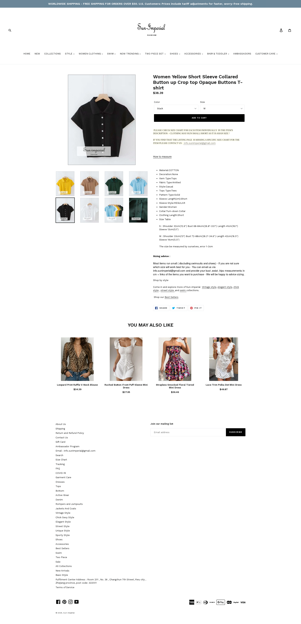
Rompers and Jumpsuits (69, 504)
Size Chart (61, 459)
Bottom (60, 490)
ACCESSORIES (193, 53)
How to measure (162, 156)
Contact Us (62, 437)
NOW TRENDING (129, 53)
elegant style (225, 287)
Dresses (60, 482)
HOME (26, 53)
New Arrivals (62, 570)
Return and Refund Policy (70, 433)
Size (202, 102)
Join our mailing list (161, 423)
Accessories (62, 544)
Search (59, 455)
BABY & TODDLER (217, 53)
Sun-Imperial (69, 613)
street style (167, 290)
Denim (59, 499)
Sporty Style (63, 535)
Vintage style (209, 287)
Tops (58, 486)
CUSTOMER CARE (265, 53)
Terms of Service (65, 587)
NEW (37, 53)
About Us (61, 424)
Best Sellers (171, 297)
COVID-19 (61, 473)
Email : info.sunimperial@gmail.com (75, 450)
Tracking (60, 464)
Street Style (63, 526)
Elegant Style (63, 521)
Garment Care (63, 477)
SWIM (110, 53)
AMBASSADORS (242, 53)
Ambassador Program (67, 446)
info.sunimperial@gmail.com (199, 143)
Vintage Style (63, 513)
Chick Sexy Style (65, 517)
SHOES (174, 53)
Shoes (59, 539)
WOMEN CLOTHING (90, 53)
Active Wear (62, 495)
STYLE (69, 53)
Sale (58, 561)
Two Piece (61, 557)
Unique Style (63, 530)
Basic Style (62, 575)
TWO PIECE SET (154, 53)
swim (183, 290)
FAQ (58, 468)
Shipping (60, 428)
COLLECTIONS (52, 53)
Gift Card (60, 442)
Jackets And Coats (66, 508)
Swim (59, 553)
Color (157, 102)
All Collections (64, 566)
